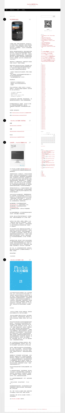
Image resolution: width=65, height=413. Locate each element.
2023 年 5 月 (43, 78)
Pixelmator (43, 57)
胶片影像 (23, 9)
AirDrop (42, 51)
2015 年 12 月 (43, 100)
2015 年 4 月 (43, 104)
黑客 (53, 61)
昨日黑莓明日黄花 (14, 19)
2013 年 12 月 (43, 117)
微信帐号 (45, 60)
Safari (46, 57)
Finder (50, 53)
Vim (44, 58)
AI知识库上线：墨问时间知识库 (46, 43)
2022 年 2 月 (43, 84)
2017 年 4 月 (43, 95)
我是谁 (18, 9)
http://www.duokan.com (14, 207)
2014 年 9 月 (43, 109)
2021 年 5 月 (43, 86)
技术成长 (53, 60)
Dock (48, 53)
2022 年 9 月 (43, 79)
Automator (42, 53)
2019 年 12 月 (43, 89)
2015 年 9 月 (43, 101)
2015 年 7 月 (43, 103)
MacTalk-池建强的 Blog (32, 4)
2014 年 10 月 (43, 108)
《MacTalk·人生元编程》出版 (16, 260)
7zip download (44, 154)
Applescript (52, 51)
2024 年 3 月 (43, 76)
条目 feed (43, 174)
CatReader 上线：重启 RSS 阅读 (46, 38)
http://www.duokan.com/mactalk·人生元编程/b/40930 (21, 112)
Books (45, 53)
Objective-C (52, 56)
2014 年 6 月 (43, 111)
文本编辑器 (42, 61)
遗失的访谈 (50, 61)
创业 (51, 58)
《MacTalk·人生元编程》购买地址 (18, 120)
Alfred (44, 51)
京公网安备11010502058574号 (23, 409)
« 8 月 (42, 146)
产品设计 (49, 58)
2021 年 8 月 (43, 85)
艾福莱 (42, 162)
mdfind (47, 56)
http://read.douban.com (14, 204)
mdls (48, 56)
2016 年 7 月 (43, 97)
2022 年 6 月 (43, 81)
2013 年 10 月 (43, 119)
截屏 (50, 60)
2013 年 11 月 (43, 118)
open (41, 57)
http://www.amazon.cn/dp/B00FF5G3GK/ (17, 137)
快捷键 (48, 60)
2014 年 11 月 (43, 107)
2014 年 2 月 (43, 115)
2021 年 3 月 (43, 87)
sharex (43, 158)
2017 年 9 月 (43, 94)
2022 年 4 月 (43, 83)
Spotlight (51, 57)
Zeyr (42, 167)
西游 (47, 61)
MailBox (42, 56)
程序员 (45, 61)
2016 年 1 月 (43, 99)
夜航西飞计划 (12, 9)
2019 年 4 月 (43, 90)
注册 (42, 172)
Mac (46, 54)
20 (29, 142)
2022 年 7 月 (43, 80)
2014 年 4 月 (43, 113)
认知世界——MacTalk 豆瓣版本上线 (18, 142)
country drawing (44, 150)
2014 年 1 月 (43, 116)
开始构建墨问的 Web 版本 (45, 44)
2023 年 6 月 (43, 77)
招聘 (54, 60)
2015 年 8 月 (43, 102)
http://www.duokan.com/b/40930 (15, 125)
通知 (48, 61)
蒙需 (42, 164)
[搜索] (54, 16)
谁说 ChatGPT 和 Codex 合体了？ (46, 37)
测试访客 (43, 152)
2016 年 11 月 (43, 96)
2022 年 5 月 (43, 82)
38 (29, 259)
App (47, 51)
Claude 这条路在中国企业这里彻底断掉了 (47, 45)
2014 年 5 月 (43, 112)
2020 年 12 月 (43, 88)
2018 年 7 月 (43, 92)
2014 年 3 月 (43, 114)
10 (29, 120)
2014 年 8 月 (43, 110)
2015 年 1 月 (43, 105)
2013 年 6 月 (43, 123)
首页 (6, 9)
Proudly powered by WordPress (32, 409)
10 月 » (44, 146)
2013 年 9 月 (43, 120)
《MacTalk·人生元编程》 (15, 398)
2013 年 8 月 (43, 121)
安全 (43, 60)
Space (48, 57)
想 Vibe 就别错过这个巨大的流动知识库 (47, 39)
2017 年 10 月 (43, 93)
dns (46, 53)
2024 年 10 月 (43, 74)
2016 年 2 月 (43, 98)
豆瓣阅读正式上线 (27, 168)
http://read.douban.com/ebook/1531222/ (19, 115)
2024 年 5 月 (43, 75)
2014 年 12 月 (43, 106)
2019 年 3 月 (43, 91)
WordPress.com (44, 409)
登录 (42, 173)
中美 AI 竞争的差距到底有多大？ (46, 42)
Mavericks (44, 56)
